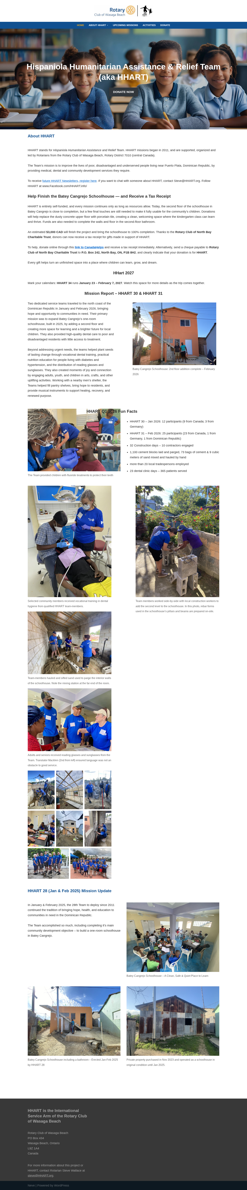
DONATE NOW (123, 92)
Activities (149, 25)
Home (80, 25)
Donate (165, 25)
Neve (31, 1185)
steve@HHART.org (40, 1175)
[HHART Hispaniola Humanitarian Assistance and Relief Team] (123, 11)
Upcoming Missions (125, 25)
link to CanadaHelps (89, 247)
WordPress (61, 1185)
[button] (107, 25)
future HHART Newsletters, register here (69, 181)
